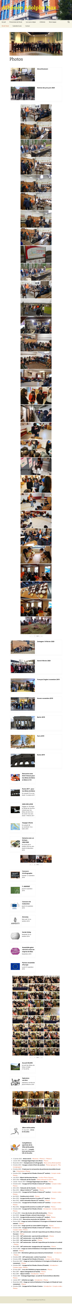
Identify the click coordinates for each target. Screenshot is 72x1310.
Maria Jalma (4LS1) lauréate (52, 1163)
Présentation (21, 1171)
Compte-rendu (55, 1173)
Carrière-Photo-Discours (46, 1177)
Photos (46, 1161)
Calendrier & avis (17, 26)
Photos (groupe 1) (51, 1165)
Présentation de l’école (15, 22)
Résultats (35, 1158)
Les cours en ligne (31, 22)
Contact (27, 26)
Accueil (4, 22)
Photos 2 (49, 1158)
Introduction (47, 1209)
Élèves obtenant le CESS (44, 1179)
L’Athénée (42, 22)
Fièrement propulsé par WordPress (36, 1300)
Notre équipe (52, 22)
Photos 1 (42, 1158)
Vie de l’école (5, 26)
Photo (55, 1179)
